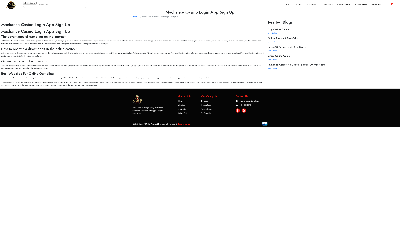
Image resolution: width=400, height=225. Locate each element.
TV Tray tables (360, 4)
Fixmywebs (184, 124)
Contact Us (376, 4)
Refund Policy (183, 113)
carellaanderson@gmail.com (249, 101)
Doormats (311, 4)
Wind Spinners (343, 4)
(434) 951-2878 (245, 105)
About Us (298, 4)
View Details (272, 33)
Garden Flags (326, 4)
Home (288, 4)
